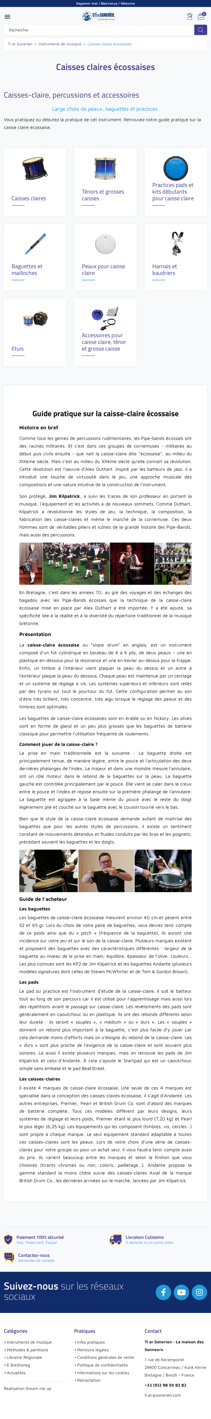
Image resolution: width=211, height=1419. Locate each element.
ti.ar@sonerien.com (163, 1395)
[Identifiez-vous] (189, 16)
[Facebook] (163, 1292)
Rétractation (89, 1380)
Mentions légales (93, 1349)
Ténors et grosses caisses (103, 195)
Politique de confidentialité (102, 1365)
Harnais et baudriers (164, 270)
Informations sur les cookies (103, 1372)
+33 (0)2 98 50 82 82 (166, 1385)
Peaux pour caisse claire (103, 270)
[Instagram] (199, 1292)
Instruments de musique (29, 1342)
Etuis (18, 349)
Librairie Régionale (24, 1357)
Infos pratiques (91, 1342)
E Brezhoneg (18, 1365)
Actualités (16, 1372)
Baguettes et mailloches (27, 270)
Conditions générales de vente (105, 1357)
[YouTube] (181, 1292)
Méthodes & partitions (27, 1349)
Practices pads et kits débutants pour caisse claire (173, 192)
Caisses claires (29, 199)
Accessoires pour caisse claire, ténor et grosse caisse (104, 342)
